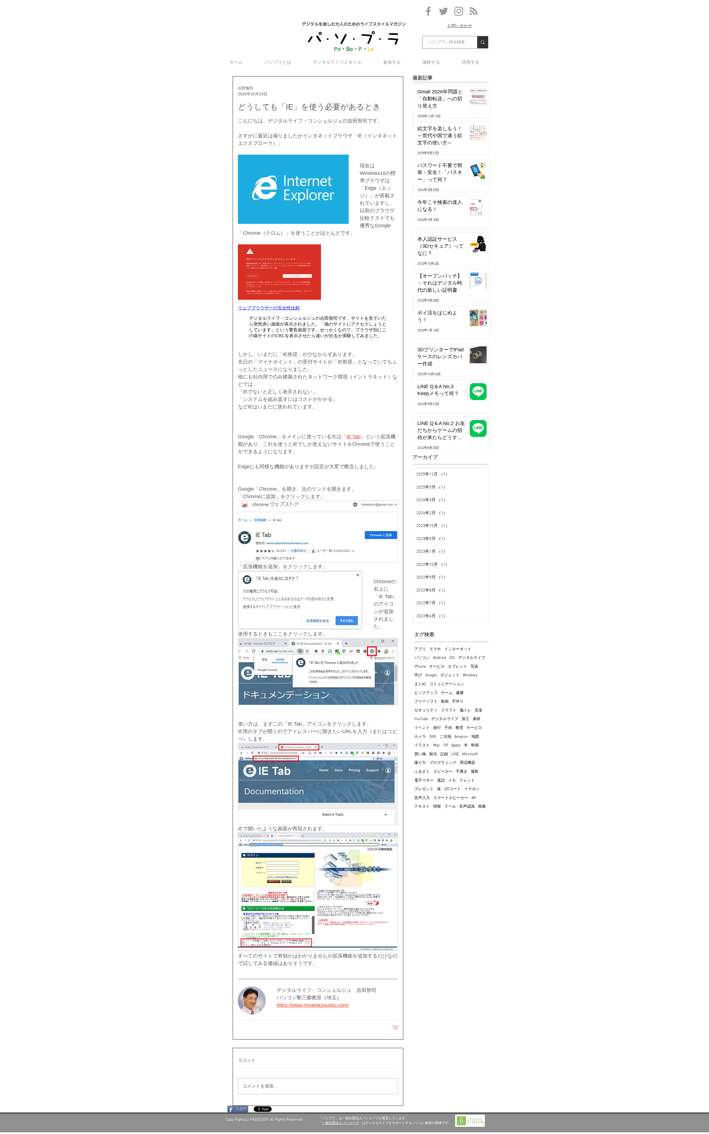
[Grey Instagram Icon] (459, 11)
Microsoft (470, 754)
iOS (452, 658)
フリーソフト (426, 701)
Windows (470, 675)
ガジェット (449, 675)
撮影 (475, 771)
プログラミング (442, 763)
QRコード (452, 789)
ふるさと (422, 771)
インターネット (457, 649)
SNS (432, 736)
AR (473, 798)
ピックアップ (426, 693)
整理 (459, 728)
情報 (437, 806)
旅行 (437, 728)
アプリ (420, 649)
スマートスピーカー (450, 798)
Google (431, 675)
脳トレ (465, 710)
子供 (448, 728)
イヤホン (472, 789)
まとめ (420, 684)
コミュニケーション (446, 684)
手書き (461, 771)
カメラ (420, 736)
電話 (441, 780)
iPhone (420, 666)
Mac (436, 745)
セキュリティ (426, 710)
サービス (437, 666)
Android (439, 658)
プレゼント (424, 789)
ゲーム (447, 693)
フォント (467, 780)
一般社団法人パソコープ (340, 1123)
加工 (465, 719)
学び (418, 675)
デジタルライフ (471, 658)
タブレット (457, 666)
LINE (455, 754)
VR (445, 745)
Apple (456, 745)
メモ (452, 780)
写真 (474, 666)
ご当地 (445, 736)
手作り (458, 701)
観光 (433, 754)
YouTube (421, 719)
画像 (482, 806)
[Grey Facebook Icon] (428, 11)
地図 (475, 736)
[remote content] (318, 293)
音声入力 (422, 798)
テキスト (422, 806)
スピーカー (443, 771)
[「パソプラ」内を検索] (482, 42)
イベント (422, 728)
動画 (445, 701)
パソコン (422, 658)
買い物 (420, 754)
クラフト (448, 710)
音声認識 (467, 806)
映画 (475, 745)
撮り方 (420, 763)
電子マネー (424, 780)
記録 (444, 754)
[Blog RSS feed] (473, 11)
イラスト (422, 745)
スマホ (435, 649)
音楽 (478, 710)
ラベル (450, 806)
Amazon (461, 736)
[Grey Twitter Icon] (443, 11)
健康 (460, 693)
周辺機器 (467, 763)
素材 (477, 719)
